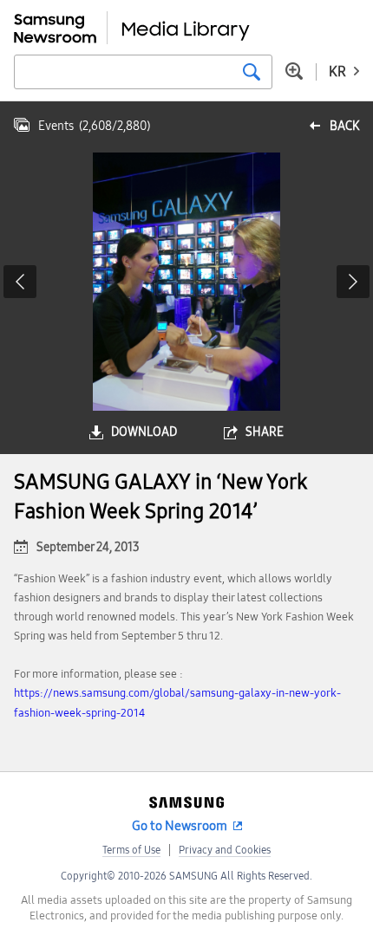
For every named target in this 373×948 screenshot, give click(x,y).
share (264, 432)
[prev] (19, 281)
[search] (251, 72)
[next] (353, 281)
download (144, 432)
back (344, 126)
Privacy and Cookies (225, 850)
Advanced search (294, 71)
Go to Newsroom (179, 826)
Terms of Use (131, 850)
